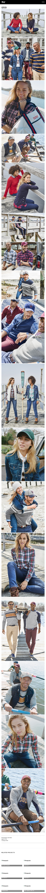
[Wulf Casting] (3, 2)
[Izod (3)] (23, 427)
